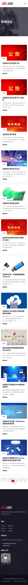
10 (16, 481)
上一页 (10, 479)
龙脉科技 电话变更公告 (11, 63)
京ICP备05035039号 (5, 581)
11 (21, 481)
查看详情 (5, 73)
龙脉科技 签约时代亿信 (11, 169)
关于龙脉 (10, 528)
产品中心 (3, 525)
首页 (2, 19)
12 (25, 481)
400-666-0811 (6, 545)
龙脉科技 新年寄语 (9, 134)
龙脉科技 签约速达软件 (11, 203)
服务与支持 (11, 525)
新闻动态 (7, 19)
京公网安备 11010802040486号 (19, 581)
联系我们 (10, 530)
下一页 (14, 483)
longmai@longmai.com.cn (9, 543)
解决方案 (3, 528)
